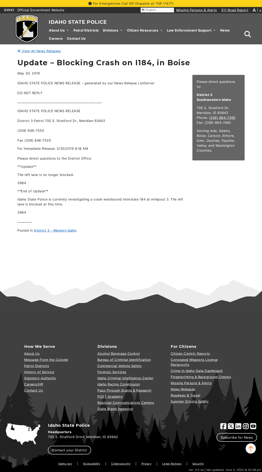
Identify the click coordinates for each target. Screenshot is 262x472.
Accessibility (91, 463)
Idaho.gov (65, 463)
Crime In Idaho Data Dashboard (197, 371)
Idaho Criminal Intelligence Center (125, 378)
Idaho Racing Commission (118, 384)
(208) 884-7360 (222, 118)
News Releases (183, 389)
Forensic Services (111, 372)
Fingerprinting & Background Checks (201, 377)
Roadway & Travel (185, 395)
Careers (56, 38)
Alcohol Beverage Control (118, 353)
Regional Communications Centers (125, 403)
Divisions (111, 30)
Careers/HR (33, 384)
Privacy (146, 463)
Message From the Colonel (46, 360)
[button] (251, 448)
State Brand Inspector (115, 409)
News (225, 30)
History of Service (39, 372)
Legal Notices (172, 463)
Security (198, 463)
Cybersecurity (121, 463)
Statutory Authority (40, 378)
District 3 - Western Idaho (55, 230)
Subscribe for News (237, 437)
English (150, 9)
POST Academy (110, 396)
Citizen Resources (142, 30)
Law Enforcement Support (189, 30)
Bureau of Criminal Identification (124, 360)
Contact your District (69, 450)
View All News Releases (41, 51)
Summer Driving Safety (190, 401)
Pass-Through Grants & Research (124, 390)
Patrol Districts (86, 30)
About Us (57, 30)
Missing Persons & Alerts (191, 383)
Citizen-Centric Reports (190, 353)
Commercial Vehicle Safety (119, 366)
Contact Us (76, 38)
